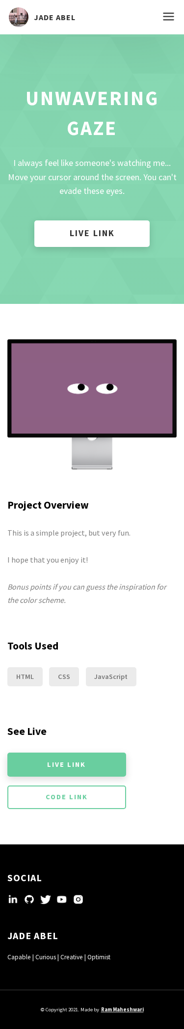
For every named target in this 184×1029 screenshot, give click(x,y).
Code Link (67, 796)
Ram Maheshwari (122, 1009)
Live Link (92, 233)
